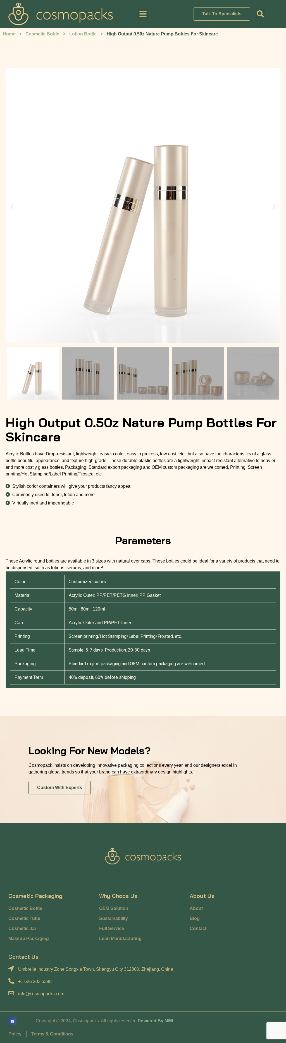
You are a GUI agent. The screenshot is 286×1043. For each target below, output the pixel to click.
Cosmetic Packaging (35, 895)
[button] (260, 14)
